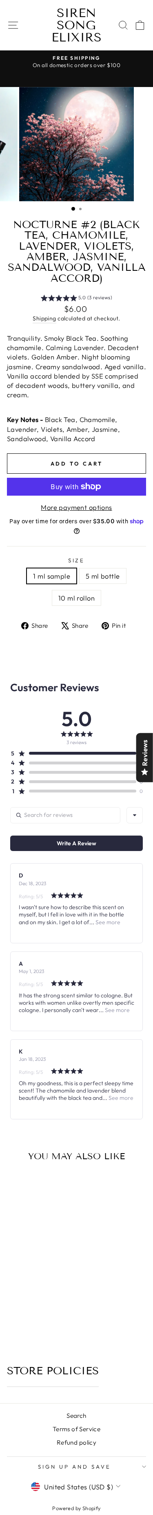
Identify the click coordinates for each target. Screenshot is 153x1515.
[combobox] (134, 815)
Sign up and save (74, 1466)
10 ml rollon (76, 598)
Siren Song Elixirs (76, 25)
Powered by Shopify (76, 1508)
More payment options (76, 507)
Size (76, 560)
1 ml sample (51, 576)
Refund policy (76, 1442)
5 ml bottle (103, 576)
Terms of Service (77, 1429)
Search (76, 1415)
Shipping (44, 318)
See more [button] (107, 922)
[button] (76, 298)
